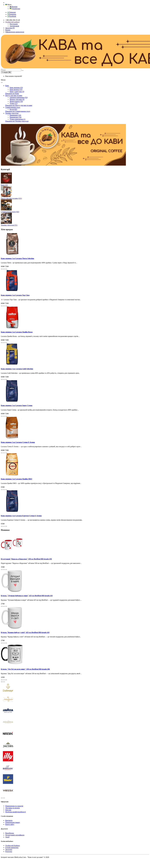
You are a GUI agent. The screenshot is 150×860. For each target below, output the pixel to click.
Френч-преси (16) (16, 101)
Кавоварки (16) (15, 115)
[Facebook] (11, 16)
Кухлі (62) (13, 109)
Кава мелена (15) (16, 89)
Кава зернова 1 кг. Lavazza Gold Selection (17, 369)
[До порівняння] (6, 342)
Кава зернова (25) (16, 88)
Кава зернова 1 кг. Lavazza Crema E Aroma (18, 442)
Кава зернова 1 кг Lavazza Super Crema (16, 405)
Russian (14, 7)
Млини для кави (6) (17, 99)
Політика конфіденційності (15, 812)
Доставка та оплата (12, 808)
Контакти (8, 820)
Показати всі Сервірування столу (17, 111)
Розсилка (8, 851)
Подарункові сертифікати (14, 835)
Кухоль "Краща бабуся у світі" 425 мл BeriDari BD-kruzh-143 (25, 632)
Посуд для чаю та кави (13, 95)
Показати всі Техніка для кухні (16, 121)
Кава (7, 86)
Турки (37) (14, 103)
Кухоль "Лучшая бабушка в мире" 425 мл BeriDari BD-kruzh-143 (27, 596)
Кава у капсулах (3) (17, 91)
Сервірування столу (12, 107)
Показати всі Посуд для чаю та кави (18, 105)
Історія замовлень (11, 847)
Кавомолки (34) (15, 117)
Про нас (8, 810)
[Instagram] (11, 14)
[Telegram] (11, 12)
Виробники (9, 833)
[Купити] (2, 342)
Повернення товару (12, 822)
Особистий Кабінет (12, 845)
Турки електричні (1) (17, 119)
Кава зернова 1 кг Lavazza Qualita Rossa (17, 332)
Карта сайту (9, 824)
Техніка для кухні (11, 113)
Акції (7, 837)
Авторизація (14, 26)
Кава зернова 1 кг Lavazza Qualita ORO (16, 479)
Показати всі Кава (12, 93)
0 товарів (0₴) (6, 72)
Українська (15, 9)
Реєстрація (14, 24)
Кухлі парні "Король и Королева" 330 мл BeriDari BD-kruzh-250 (26, 559)
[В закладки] (4, 342)
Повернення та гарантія (14, 806)
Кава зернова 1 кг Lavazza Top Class (15, 295)
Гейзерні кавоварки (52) (19, 97)
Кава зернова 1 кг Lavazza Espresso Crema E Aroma (21, 516)
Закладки (8, 849)
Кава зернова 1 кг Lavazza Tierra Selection (17, 258)
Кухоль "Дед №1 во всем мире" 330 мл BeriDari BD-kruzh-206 (25, 669)
